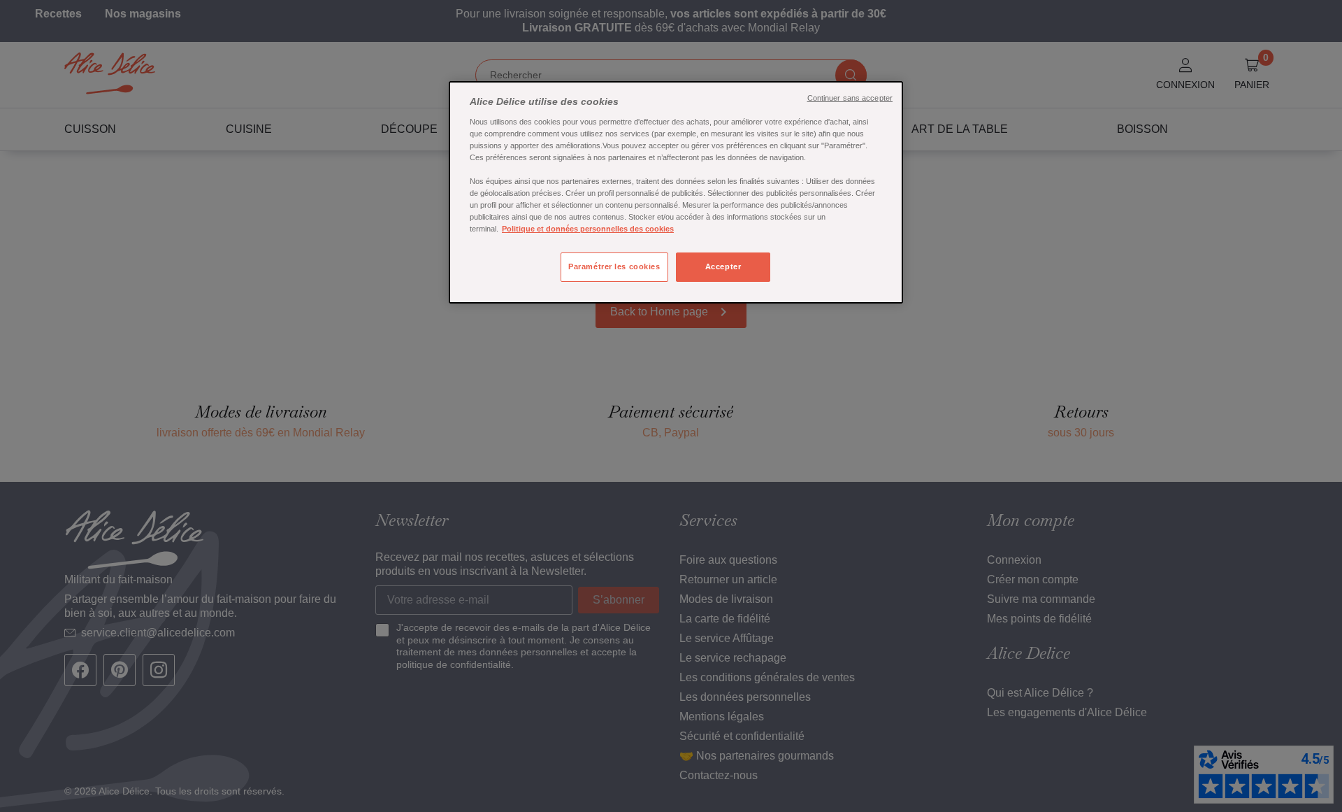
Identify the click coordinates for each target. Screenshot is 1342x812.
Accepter (723, 266)
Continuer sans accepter (850, 98)
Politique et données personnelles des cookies (588, 229)
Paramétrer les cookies (614, 266)
